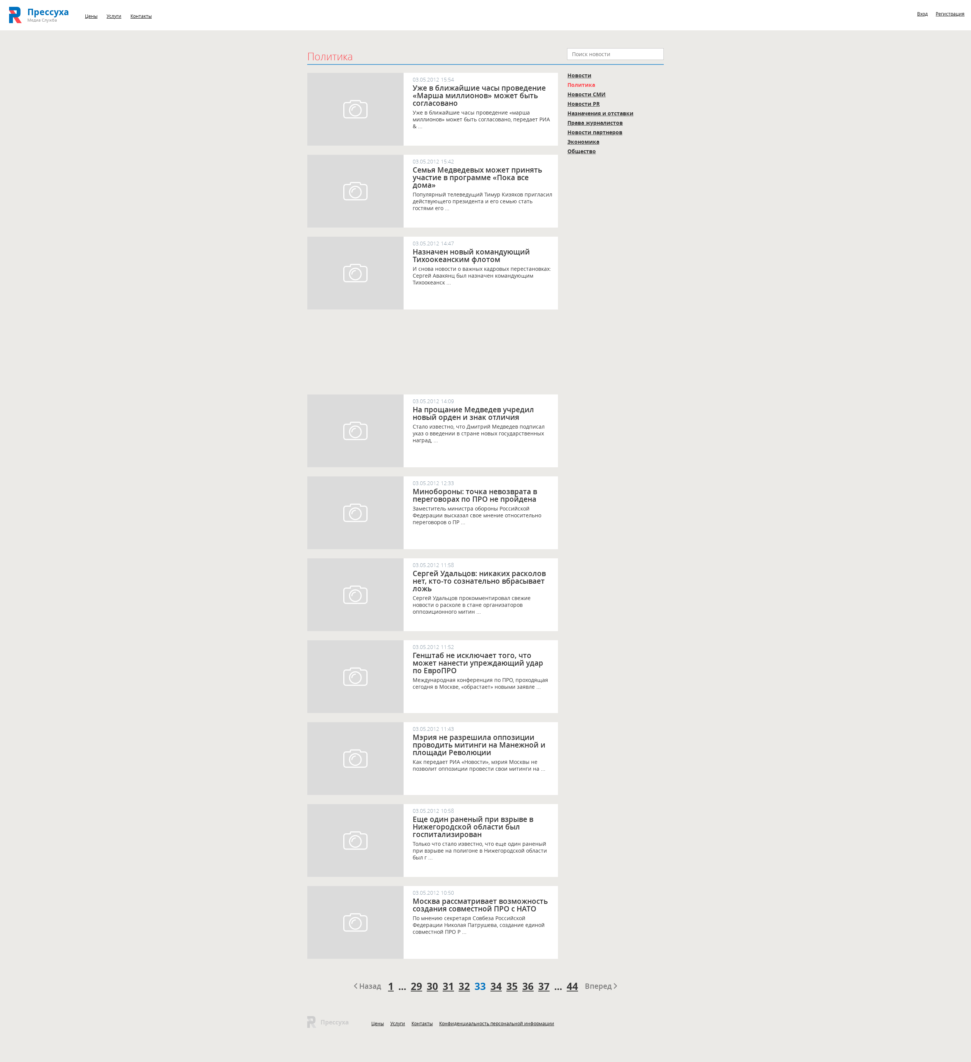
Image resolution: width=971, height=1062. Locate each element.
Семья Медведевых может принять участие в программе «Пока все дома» (477, 177)
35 (512, 986)
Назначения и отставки (600, 113)
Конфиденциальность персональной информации (496, 1023)
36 (528, 986)
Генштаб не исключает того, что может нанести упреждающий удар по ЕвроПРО (478, 663)
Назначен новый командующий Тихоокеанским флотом (471, 255)
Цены (91, 16)
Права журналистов (595, 122)
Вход (922, 13)
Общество (581, 151)
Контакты (141, 16)
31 (448, 986)
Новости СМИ (586, 94)
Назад (369, 986)
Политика (581, 84)
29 (416, 986)
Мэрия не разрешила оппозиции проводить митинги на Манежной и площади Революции (479, 745)
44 (572, 986)
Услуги (114, 16)
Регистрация (950, 13)
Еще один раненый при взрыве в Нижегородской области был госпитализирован (473, 826)
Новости (579, 75)
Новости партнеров (594, 132)
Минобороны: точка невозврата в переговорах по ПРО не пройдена (475, 495)
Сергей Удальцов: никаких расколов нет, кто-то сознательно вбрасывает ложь (479, 581)
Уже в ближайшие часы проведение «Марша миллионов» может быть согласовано (479, 95)
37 (544, 986)
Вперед (599, 986)
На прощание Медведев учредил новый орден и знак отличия (473, 413)
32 (464, 986)
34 (496, 986)
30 (432, 986)
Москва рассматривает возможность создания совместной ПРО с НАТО (480, 905)
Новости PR (583, 103)
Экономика (583, 141)
